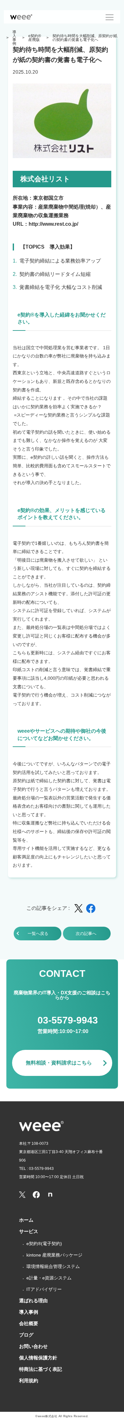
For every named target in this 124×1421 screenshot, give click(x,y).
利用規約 (28, 1380)
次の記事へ (86, 933)
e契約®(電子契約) (44, 1243)
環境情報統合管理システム (53, 1266)
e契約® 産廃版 (35, 38)
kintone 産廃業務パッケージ (54, 1255)
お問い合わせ (33, 1346)
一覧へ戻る (38, 933)
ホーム (26, 1220)
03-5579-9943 (68, 1020)
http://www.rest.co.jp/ (53, 224)
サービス (28, 1231)
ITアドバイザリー (44, 1289)
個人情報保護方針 (38, 1357)
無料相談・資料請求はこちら (59, 1062)
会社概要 (28, 1323)
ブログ (26, 1335)
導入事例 (14, 37)
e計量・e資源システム (49, 1277)
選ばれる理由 (33, 1300)
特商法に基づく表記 (40, 1369)
